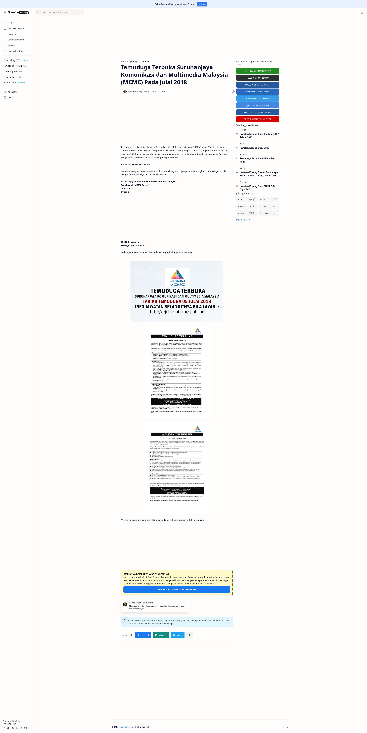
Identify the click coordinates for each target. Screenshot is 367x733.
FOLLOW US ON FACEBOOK (258, 91)
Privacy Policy (9, 723)
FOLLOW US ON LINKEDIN (257, 84)
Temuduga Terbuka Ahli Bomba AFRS (257, 160)
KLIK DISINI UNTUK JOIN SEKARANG (177, 589)
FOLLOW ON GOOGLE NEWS (257, 112)
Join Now (202, 4)
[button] (362, 12)
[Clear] (81, 12)
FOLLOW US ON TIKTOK (257, 77)
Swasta (11, 45)
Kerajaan (12, 34)
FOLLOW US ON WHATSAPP (258, 71)
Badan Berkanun (16, 39)
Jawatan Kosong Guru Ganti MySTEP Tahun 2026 (259, 136)
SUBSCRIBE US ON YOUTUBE (257, 119)
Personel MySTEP (12, 60)
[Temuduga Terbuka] (176, 291)
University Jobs (11, 71)
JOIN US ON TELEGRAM (258, 105)
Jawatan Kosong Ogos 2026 (254, 147)
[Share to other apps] (189, 635)
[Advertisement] (16, 147)
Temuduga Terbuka (13, 65)
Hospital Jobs (10, 77)
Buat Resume (10, 82)
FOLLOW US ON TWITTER (258, 98)
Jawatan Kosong (126, 727)
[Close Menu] (362, 4)
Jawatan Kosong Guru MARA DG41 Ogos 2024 (258, 188)
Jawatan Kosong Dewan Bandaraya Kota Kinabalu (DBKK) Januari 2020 (259, 174)
